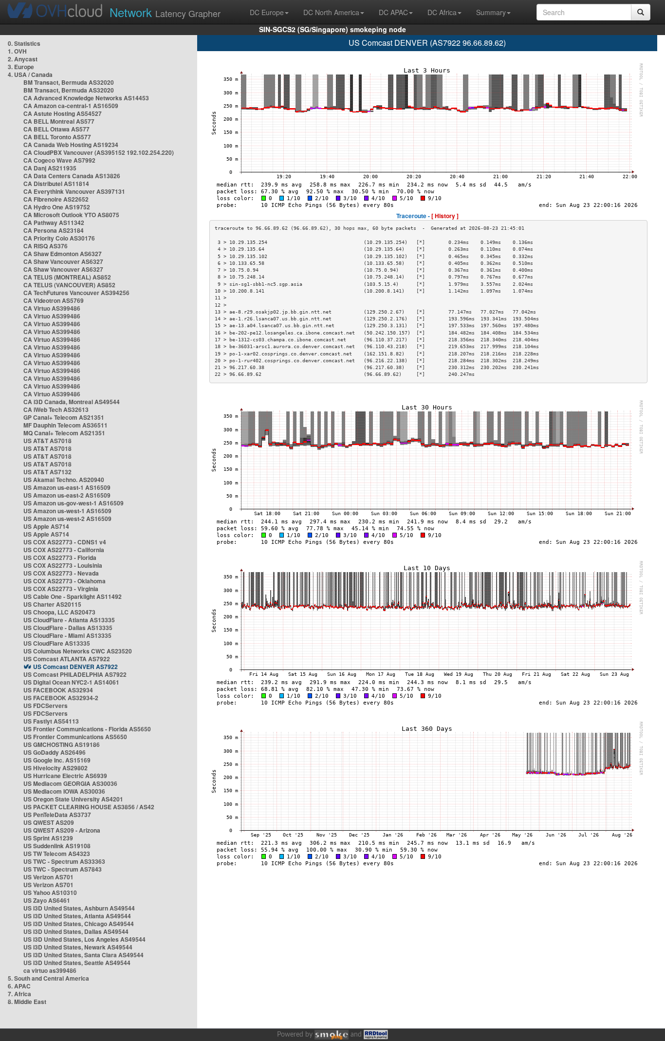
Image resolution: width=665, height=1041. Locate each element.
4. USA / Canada (30, 74)
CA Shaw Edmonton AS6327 (62, 253)
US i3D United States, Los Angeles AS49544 (84, 939)
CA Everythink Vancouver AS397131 (74, 191)
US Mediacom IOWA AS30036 (64, 791)
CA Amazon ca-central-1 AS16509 (70, 105)
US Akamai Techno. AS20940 (63, 479)
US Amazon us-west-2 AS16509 (67, 518)
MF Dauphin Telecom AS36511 (65, 425)
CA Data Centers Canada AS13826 (71, 175)
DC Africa (442, 12)
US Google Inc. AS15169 (57, 760)
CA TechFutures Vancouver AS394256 (76, 292)
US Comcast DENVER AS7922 (75, 666)
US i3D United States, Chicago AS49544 (78, 923)
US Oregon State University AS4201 (73, 799)
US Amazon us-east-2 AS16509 (67, 495)
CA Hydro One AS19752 (56, 207)
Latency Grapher (165, 11)
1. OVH (17, 51)
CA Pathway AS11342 (53, 222)
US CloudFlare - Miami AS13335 (67, 635)
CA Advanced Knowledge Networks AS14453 (86, 97)
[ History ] (445, 215)
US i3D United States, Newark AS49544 (77, 947)
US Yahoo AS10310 (50, 892)
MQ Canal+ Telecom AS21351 (64, 432)
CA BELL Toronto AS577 (57, 136)
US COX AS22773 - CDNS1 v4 (64, 542)
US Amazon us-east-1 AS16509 (67, 487)
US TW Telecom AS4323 (56, 853)
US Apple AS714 (46, 526)
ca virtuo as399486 (49, 970)
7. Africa (19, 993)
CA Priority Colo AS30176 (59, 238)
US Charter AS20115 (52, 604)
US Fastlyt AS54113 (51, 721)
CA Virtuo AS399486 (51, 308)
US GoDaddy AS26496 (54, 752)
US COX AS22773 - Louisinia (62, 565)
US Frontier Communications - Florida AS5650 (87, 729)
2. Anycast (22, 59)
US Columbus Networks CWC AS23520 (77, 651)
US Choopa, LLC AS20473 (59, 612)
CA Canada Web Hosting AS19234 (70, 144)
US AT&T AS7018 (47, 440)
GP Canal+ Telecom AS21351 (63, 417)
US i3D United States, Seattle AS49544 (76, 962)
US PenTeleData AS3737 (57, 814)
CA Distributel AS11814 (56, 183)
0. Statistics (24, 43)
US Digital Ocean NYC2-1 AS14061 (71, 682)
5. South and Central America (48, 978)
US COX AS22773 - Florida (59, 557)
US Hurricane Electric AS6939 (65, 775)
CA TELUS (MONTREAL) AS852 (67, 277)
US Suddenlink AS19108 (57, 845)
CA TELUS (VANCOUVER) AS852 (69, 284)
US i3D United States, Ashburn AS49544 (79, 908)
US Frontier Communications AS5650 (75, 736)
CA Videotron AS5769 (53, 300)
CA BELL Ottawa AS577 (56, 129)
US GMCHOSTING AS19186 (61, 744)
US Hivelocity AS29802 (55, 767)
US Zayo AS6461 (46, 900)
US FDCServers (45, 705)
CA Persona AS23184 (53, 230)
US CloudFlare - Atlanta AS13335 (69, 619)
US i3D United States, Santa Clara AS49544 (83, 954)
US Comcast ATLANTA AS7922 (66, 658)
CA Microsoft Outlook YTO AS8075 (71, 214)
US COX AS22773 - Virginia (60, 588)
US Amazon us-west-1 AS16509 (67, 510)
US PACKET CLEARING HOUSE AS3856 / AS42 (88, 806)
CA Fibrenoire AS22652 (56, 199)
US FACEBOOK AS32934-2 (60, 697)
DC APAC (393, 12)
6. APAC (19, 986)
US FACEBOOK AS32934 (58, 690)
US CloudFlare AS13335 (56, 643)
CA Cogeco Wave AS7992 (59, 160)
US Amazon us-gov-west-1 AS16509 (73, 503)
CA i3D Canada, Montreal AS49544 (71, 401)
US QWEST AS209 (48, 822)
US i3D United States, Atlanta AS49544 (77, 915)
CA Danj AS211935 (49, 168)
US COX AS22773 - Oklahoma (64, 580)
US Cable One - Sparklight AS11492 (72, 596)
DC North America (331, 12)
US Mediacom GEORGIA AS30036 (70, 783)
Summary (491, 12)
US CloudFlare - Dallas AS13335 (67, 627)
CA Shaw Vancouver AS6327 (63, 261)
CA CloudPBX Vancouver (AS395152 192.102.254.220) (98, 152)
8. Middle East (27, 1001)
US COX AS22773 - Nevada (61, 573)
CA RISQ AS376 (45, 246)
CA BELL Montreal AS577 (58, 121)
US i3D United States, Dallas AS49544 (76, 931)
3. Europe (21, 66)
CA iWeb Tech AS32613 (56, 409)
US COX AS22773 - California (63, 549)
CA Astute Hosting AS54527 (62, 113)
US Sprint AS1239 (48, 838)
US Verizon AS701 (48, 877)
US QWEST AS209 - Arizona (61, 830)
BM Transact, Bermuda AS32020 (68, 82)
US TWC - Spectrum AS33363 (64, 861)
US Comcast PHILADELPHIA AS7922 (75, 674)
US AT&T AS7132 (47, 471)
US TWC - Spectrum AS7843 (62, 869)
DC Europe (267, 12)
